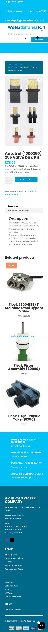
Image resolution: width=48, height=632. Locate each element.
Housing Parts (11, 554)
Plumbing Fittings (13, 565)
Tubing (8, 589)
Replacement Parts (14, 569)
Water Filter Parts (13, 597)
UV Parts (9, 593)
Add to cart (25, 179)
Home (10, 64)
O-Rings (8, 562)
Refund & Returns (13, 610)
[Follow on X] (12, 540)
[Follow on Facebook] (7, 540)
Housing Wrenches (14, 558)
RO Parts (9, 582)
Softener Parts (11, 194)
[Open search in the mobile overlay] (26, 34)
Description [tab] (13, 206)
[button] (39, 79)
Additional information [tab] (18, 210)
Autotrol (17, 67)
